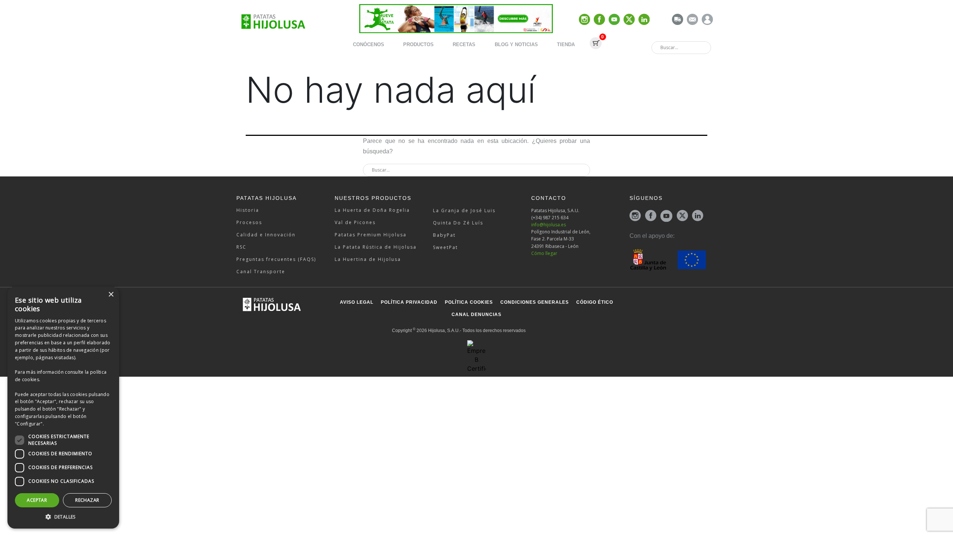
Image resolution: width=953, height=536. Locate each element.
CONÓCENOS (368, 44)
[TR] (677, 20)
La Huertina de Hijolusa (368, 259)
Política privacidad (409, 302)
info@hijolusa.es (548, 224)
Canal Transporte (260, 271)
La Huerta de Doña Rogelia (372, 210)
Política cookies (469, 302)
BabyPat (444, 235)
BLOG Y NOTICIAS (516, 44)
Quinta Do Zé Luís (458, 223)
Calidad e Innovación (266, 235)
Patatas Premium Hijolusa (371, 235)
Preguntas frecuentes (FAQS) (276, 259)
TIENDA (566, 44)
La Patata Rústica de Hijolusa (376, 247)
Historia (247, 210)
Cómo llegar (544, 253)
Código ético (594, 302)
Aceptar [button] (37, 500)
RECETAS (464, 44)
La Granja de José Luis (464, 210)
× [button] (111, 294)
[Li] (644, 20)
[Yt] (614, 20)
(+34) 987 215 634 (549, 217)
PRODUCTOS (418, 44)
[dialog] (63, 408)
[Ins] (584, 20)
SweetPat (445, 247)
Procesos (249, 222)
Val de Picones (355, 222)
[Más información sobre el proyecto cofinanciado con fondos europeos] (668, 259)
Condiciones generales (534, 302)
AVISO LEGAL (356, 302)
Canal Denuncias (476, 314)
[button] (63, 516)
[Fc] (599, 20)
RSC (241, 247)
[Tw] (629, 20)
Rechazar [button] (87, 500)
